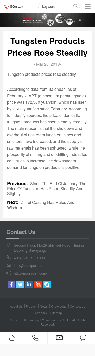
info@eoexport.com (29, 265)
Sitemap (56, 312)
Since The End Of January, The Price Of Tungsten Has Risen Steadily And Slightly (46, 189)
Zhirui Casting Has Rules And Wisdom (40, 205)
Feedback (40, 312)
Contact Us (77, 306)
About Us (16, 306)
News (44, 306)
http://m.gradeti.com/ (30, 273)
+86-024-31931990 (29, 257)
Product (31, 306)
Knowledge (59, 306)
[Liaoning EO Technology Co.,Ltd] (13, 6)
